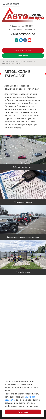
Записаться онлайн (23, 50)
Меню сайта (12, 4)
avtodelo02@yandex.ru (26, 29)
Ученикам (14, 62)
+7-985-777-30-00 (23, 34)
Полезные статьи (26, 62)
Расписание (23, 56)
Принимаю (23, 412)
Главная (5, 62)
